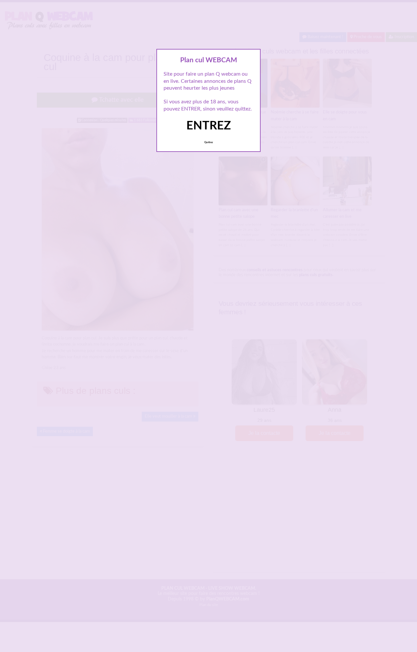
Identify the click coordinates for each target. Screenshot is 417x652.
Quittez (208, 142)
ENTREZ (208, 126)
